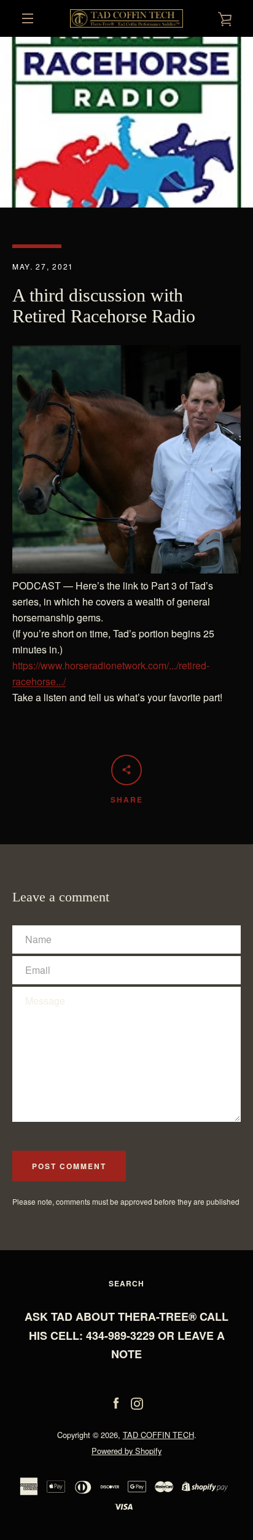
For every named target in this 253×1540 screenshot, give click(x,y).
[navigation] (27, 18)
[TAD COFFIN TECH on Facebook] (116, 1402)
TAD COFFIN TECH (158, 1435)
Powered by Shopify (126, 1450)
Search (126, 1283)
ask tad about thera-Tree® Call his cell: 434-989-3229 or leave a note (126, 1336)
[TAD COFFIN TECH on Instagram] (137, 1402)
